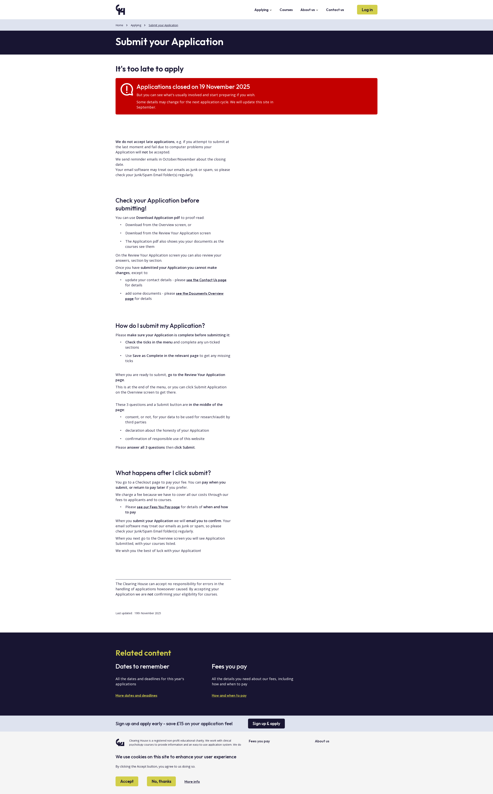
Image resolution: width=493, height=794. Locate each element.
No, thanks (161, 781)
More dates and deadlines (136, 695)
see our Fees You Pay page (158, 507)
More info (192, 782)
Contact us (335, 10)
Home (119, 25)
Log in (367, 9)
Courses (286, 10)
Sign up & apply (266, 723)
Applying (261, 10)
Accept (127, 781)
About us (308, 10)
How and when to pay (229, 695)
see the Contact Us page (206, 280)
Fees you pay (259, 741)
